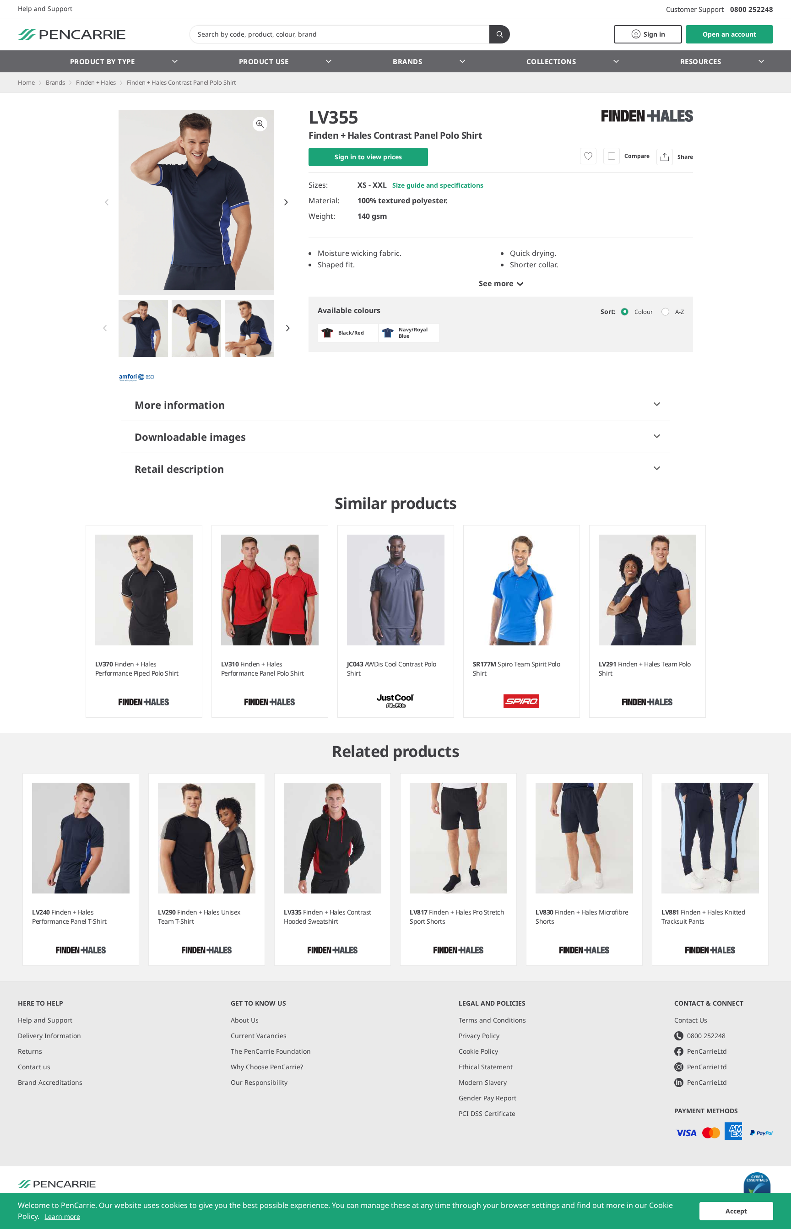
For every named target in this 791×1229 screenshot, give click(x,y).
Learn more (62, 1216)
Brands (407, 61)
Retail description (179, 469)
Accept (736, 1211)
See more (496, 283)
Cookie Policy (478, 1051)
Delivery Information (49, 1035)
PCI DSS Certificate (487, 1113)
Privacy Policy (479, 1035)
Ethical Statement (486, 1066)
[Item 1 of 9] (196, 328)
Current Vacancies (259, 1035)
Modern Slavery (483, 1082)
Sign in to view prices (368, 156)
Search (499, 34)
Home (26, 82)
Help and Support (45, 8)
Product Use (264, 61)
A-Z (679, 312)
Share (685, 157)
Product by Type (102, 61)
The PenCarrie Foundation (271, 1051)
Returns (30, 1051)
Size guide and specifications (437, 185)
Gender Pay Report (487, 1098)
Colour (643, 312)
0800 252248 (751, 9)
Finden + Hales (96, 82)
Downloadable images (190, 437)
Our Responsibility (259, 1082)
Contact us (34, 1066)
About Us (245, 1020)
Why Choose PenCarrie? (267, 1066)
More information (180, 404)
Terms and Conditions (492, 1020)
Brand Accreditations (50, 1082)
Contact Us (690, 1020)
